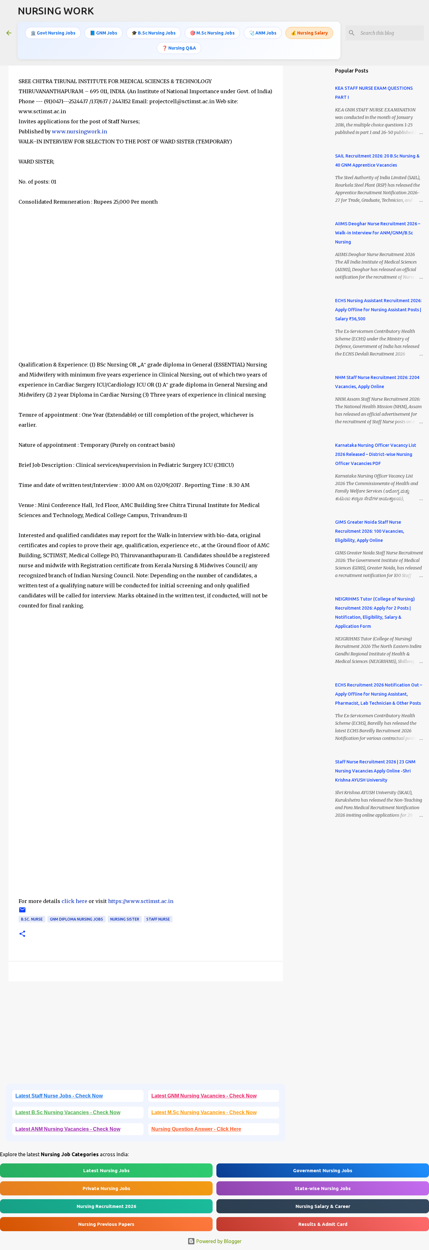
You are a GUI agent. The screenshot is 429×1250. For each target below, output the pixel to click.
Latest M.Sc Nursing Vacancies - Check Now (204, 1112)
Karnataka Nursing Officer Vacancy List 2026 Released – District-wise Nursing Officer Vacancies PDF (375, 454)
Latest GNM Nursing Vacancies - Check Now (204, 1095)
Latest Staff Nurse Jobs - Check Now (59, 1095)
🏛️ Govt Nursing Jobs (52, 32)
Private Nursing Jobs (106, 1188)
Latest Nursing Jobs (106, 1170)
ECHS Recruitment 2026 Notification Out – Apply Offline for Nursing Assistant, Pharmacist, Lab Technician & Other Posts (378, 694)
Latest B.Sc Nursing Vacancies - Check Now (67, 1112)
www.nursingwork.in (79, 131)
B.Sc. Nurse (32, 919)
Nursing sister (124, 919)
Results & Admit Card (322, 1224)
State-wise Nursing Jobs (323, 1188)
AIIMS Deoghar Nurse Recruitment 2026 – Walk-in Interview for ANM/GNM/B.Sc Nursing (377, 232)
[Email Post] (22, 912)
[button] (22, 934)
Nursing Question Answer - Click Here (196, 1129)
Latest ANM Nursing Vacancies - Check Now (67, 1129)
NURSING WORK (56, 10)
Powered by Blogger (218, 1241)
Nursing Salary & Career (323, 1206)
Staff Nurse (158, 919)
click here (75, 901)
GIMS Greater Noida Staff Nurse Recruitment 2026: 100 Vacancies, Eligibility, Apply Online (369, 531)
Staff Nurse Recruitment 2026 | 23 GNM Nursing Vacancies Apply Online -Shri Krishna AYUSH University (375, 771)
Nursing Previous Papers (106, 1224)
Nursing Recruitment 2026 (106, 1206)
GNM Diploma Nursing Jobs (76, 919)
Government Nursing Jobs (322, 1170)
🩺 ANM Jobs (262, 32)
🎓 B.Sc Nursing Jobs (154, 32)
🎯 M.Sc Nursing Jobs (212, 32)
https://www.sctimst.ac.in (140, 901)
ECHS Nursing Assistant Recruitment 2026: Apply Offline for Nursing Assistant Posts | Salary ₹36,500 (378, 309)
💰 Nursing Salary (309, 32)
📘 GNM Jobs (103, 32)
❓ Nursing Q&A (179, 48)
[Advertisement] (146, 293)
